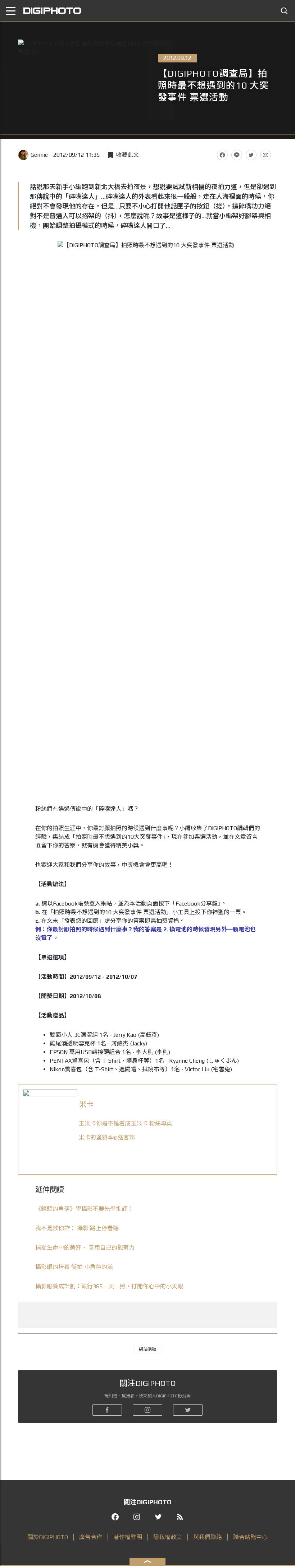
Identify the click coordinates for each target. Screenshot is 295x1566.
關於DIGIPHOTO (47, 1537)
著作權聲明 (127, 1537)
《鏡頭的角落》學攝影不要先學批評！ (84, 1208)
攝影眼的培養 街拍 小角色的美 (74, 1267)
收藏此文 (127, 154)
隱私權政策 (167, 1537)
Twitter (251, 155)
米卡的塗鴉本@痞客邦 (107, 1137)
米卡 (86, 1104)
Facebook (222, 155)
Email (265, 155)
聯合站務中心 (250, 1537)
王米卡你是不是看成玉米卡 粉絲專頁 (125, 1123)
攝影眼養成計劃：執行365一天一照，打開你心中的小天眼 (109, 1286)
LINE (236, 155)
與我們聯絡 (207, 1537)
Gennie (39, 154)
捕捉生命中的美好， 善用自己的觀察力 (85, 1247)
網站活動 (147, 1349)
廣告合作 (90, 1537)
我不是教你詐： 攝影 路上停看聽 (77, 1228)
